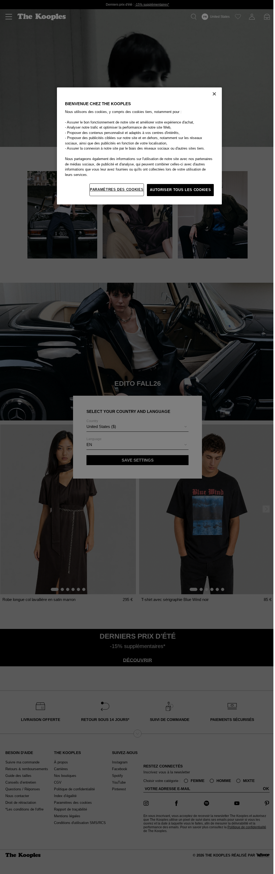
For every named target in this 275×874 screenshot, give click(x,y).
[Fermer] (214, 94)
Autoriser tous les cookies (180, 190)
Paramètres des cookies (116, 189)
